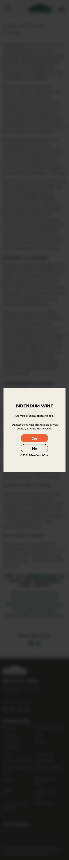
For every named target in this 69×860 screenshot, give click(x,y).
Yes (34, 438)
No (34, 448)
